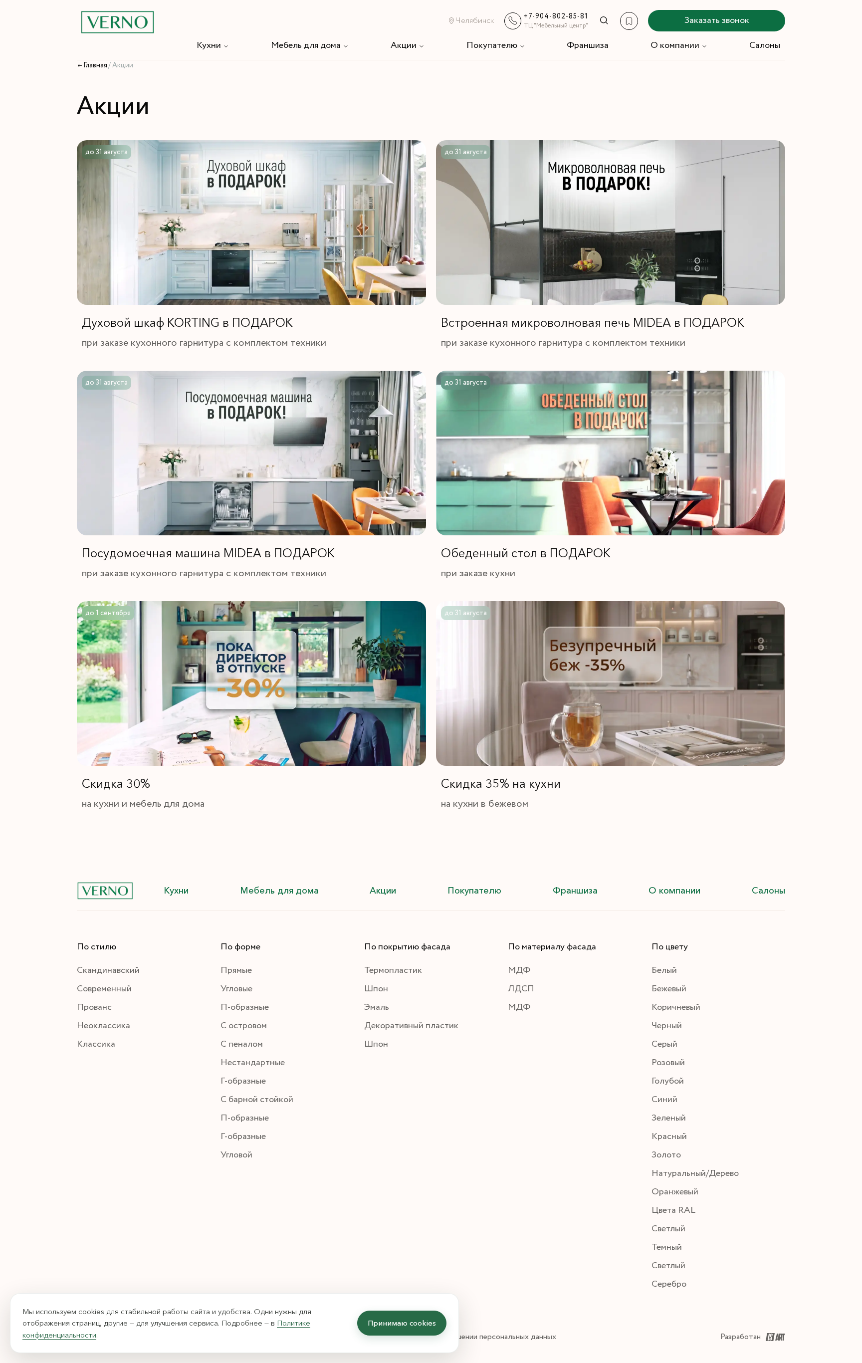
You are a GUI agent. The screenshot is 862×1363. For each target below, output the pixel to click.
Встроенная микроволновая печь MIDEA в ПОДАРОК (592, 322)
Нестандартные (252, 1062)
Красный (669, 1136)
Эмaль (376, 1007)
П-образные (244, 1007)
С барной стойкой (256, 1099)
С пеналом (241, 1044)
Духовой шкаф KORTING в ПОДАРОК (187, 322)
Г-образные (243, 1081)
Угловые (236, 988)
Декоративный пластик (411, 1025)
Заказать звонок (716, 20)
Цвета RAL (673, 1210)
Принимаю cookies (402, 1323)
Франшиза (588, 45)
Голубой (667, 1081)
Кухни (209, 45)
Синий (664, 1099)
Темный (666, 1247)
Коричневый (675, 1007)
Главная (95, 65)
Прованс (94, 1007)
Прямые (236, 970)
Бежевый (668, 988)
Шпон (376, 988)
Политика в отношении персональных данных (476, 1337)
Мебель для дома (306, 45)
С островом (243, 1025)
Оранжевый (674, 1191)
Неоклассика (103, 1025)
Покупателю (491, 45)
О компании (674, 45)
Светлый (668, 1228)
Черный (666, 1025)
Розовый (668, 1062)
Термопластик (393, 970)
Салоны (764, 45)
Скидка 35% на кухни (501, 783)
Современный (104, 988)
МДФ (519, 970)
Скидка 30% (116, 783)
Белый (664, 970)
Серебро (668, 1284)
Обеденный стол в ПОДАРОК (526, 553)
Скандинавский (108, 970)
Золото (666, 1154)
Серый (664, 1044)
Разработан (740, 1337)
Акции (404, 45)
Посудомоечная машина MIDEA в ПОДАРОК (208, 553)
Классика (96, 1044)
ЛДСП (521, 988)
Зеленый (668, 1118)
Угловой (236, 1154)
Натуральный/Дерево (695, 1173)
